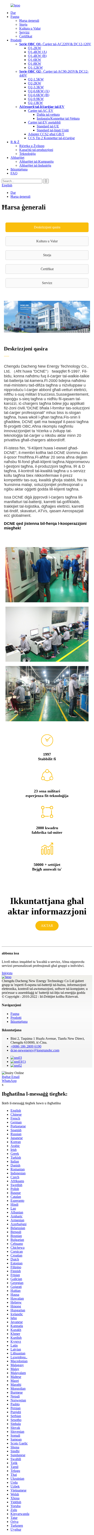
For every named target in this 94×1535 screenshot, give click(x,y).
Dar (13, 13)
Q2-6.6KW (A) (38, 91)
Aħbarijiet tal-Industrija (35, 165)
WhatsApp (9, 1081)
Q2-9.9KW (36, 99)
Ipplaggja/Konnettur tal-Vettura (58, 118)
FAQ (13, 173)
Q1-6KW (34, 60)
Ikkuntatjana (19, 169)
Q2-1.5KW (36, 79)
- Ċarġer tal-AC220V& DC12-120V (55, 44)
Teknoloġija (27, 154)
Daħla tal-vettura (48, 114)
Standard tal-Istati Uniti (53, 130)
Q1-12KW (35, 67)
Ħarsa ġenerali (29, 20)
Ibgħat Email (10, 1077)
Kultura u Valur (30, 28)
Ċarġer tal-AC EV (40, 110)
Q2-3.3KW (36, 87)
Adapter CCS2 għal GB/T (46, 134)
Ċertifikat (25, 36)
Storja (23, 24)
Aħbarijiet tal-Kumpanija (36, 161)
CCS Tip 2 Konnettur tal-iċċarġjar (51, 138)
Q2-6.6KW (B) (38, 95)
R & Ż (14, 142)
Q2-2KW (34, 83)
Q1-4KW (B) (37, 56)
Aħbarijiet (17, 157)
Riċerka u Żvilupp (31, 146)
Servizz (24, 32)
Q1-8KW (34, 63)
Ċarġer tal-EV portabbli (44, 122)
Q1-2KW (34, 48)
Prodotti (15, 40)
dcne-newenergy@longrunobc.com (34, 1050)
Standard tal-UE (48, 126)
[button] (47, 227)
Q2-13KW (35, 103)
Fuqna (14, 16)
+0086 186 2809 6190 (25, 1046)
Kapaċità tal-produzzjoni (36, 150)
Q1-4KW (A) (37, 52)
